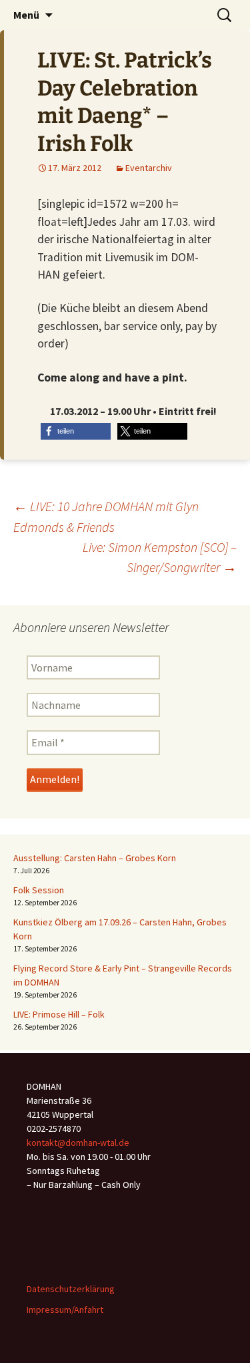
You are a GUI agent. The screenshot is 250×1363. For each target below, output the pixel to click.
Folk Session (38, 890)
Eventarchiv (148, 168)
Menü (26, 14)
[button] (76, 431)
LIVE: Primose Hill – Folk (59, 1014)
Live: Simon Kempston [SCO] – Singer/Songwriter (160, 557)
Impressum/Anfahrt (65, 1310)
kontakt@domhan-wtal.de (78, 1143)
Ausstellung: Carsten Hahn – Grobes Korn (94, 858)
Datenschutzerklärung (71, 1289)
